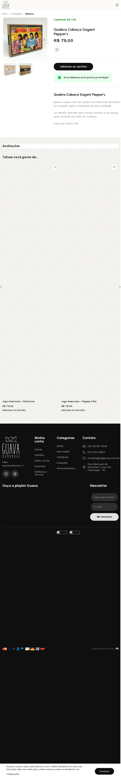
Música (29, 14)
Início (5, 14)
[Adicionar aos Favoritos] (57, 49)
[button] (6, 40)
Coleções (16, 14)
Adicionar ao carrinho (73, 66)
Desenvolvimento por (103, 648)
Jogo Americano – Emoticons (18, 401)
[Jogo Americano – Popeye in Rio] (90, 280)
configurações (12, 774)
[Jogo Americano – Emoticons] (31, 280)
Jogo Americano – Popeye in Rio (78, 401)
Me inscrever (104, 516)
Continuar (104, 771)
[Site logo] (5, 4)
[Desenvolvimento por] (117, 648)
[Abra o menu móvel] (117, 5)
